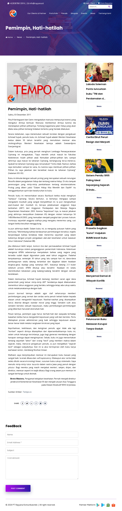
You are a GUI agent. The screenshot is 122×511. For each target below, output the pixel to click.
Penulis (64, 13)
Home (10, 37)
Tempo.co (27, 392)
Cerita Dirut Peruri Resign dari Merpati (98, 139)
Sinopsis (74, 13)
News (92, 13)
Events (84, 13)
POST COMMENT (18, 488)
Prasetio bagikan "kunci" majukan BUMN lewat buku (96, 233)
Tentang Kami (105, 13)
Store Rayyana (106, 3)
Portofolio (53, 13)
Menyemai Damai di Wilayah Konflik (98, 278)
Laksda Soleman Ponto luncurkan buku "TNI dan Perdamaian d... (96, 91)
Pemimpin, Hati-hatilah (29, 109)
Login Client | (91, 3)
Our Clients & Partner (36, 13)
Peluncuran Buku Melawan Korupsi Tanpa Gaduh (96, 323)
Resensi (99, 288)
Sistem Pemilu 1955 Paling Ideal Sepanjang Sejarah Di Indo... (97, 182)
